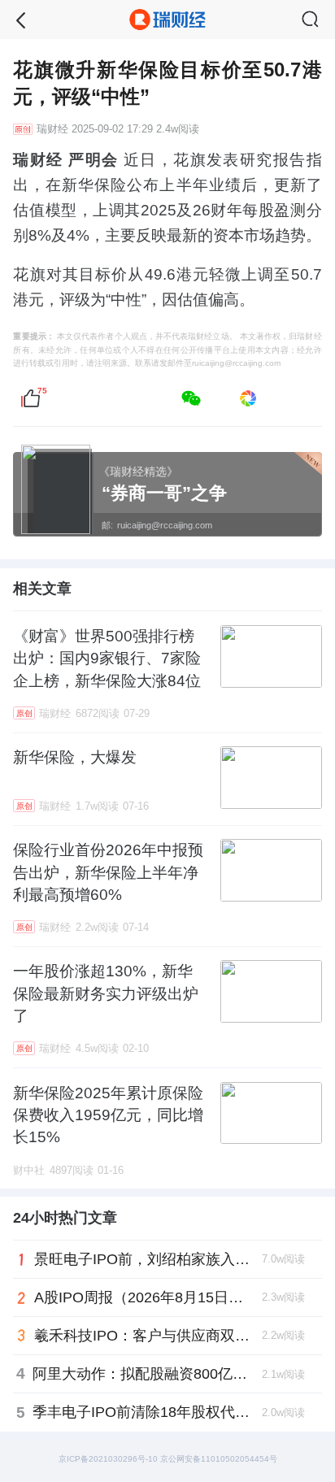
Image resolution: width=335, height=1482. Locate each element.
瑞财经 (52, 129)
